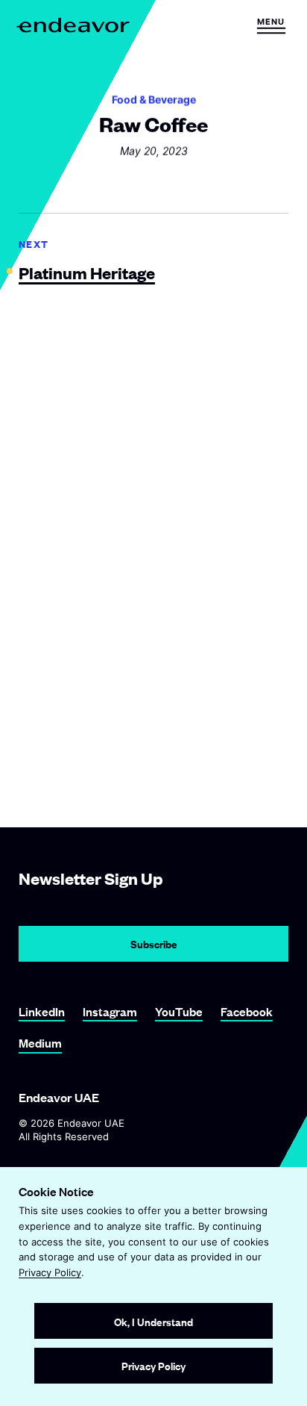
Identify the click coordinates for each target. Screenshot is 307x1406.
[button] (270, 25)
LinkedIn (42, 1011)
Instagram (110, 1011)
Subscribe (153, 943)
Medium (40, 1043)
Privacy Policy (50, 1272)
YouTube (179, 1011)
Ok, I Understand (153, 1321)
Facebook (247, 1011)
